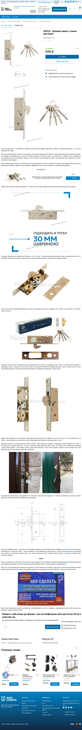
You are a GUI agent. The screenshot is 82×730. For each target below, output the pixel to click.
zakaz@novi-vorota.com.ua (70, 701)
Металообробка (26, 713)
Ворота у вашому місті (28, 710)
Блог (16, 17)
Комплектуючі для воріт (13, 21)
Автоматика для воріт (28, 701)
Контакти (3, 3)
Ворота (24, 703)
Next (79, 648)
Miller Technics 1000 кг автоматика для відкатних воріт (49, 676)
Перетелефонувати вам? (44, 2)
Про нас (3, 1)
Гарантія (32, 1)
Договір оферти (47, 714)
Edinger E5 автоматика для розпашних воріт (28, 676)
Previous (76, 648)
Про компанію (46, 701)
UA (78, 1)
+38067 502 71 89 (70, 712)
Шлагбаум (25, 708)
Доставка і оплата (24, 1)
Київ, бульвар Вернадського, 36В (71, 704)
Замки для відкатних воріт (29, 21)
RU (76, 3)
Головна (3, 21)
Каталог (7, 17)
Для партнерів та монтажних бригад (51, 709)
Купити (63, 57)
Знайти (33, 11)
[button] (32, 74)
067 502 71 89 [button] (56, 2)
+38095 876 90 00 (70, 714)
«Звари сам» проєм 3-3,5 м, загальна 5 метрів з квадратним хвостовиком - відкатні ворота (69, 676)
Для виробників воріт (12, 1)
